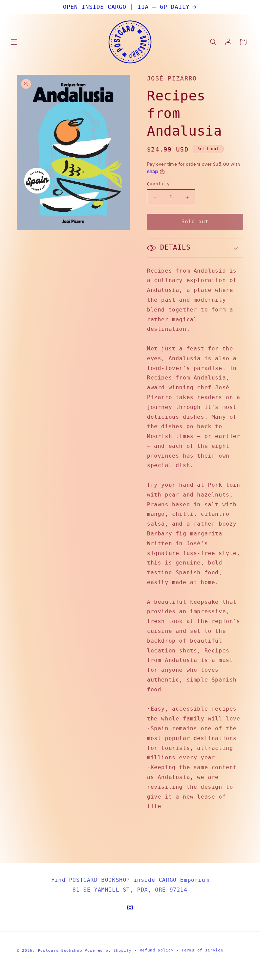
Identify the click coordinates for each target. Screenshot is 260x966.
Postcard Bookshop (60, 950)
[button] (14, 41)
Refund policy (157, 950)
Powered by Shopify (108, 950)
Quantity (158, 183)
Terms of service (202, 950)
